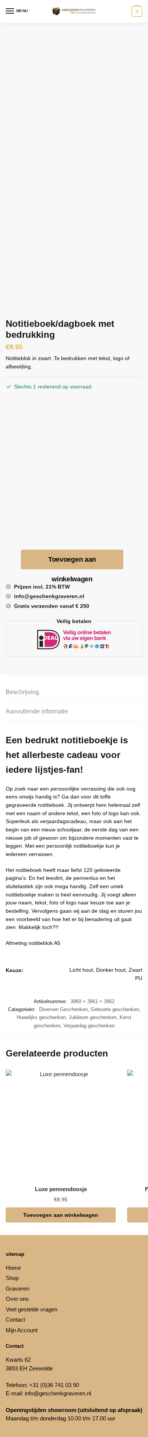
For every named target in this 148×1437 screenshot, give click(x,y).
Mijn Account (22, 1330)
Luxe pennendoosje (61, 1189)
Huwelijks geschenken (41, 1017)
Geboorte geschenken (115, 1009)
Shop (12, 1278)
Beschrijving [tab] (22, 692)
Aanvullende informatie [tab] (37, 711)
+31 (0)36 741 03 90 (54, 1385)
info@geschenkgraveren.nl (58, 1393)
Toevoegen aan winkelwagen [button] (60, 1215)
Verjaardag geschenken (89, 1025)
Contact (15, 1319)
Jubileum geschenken (93, 1017)
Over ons (17, 1299)
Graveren (17, 1288)
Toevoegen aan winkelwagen (72, 562)
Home (13, 1268)
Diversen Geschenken (63, 1009)
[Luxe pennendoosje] (61, 1124)
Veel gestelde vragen (31, 1309)
